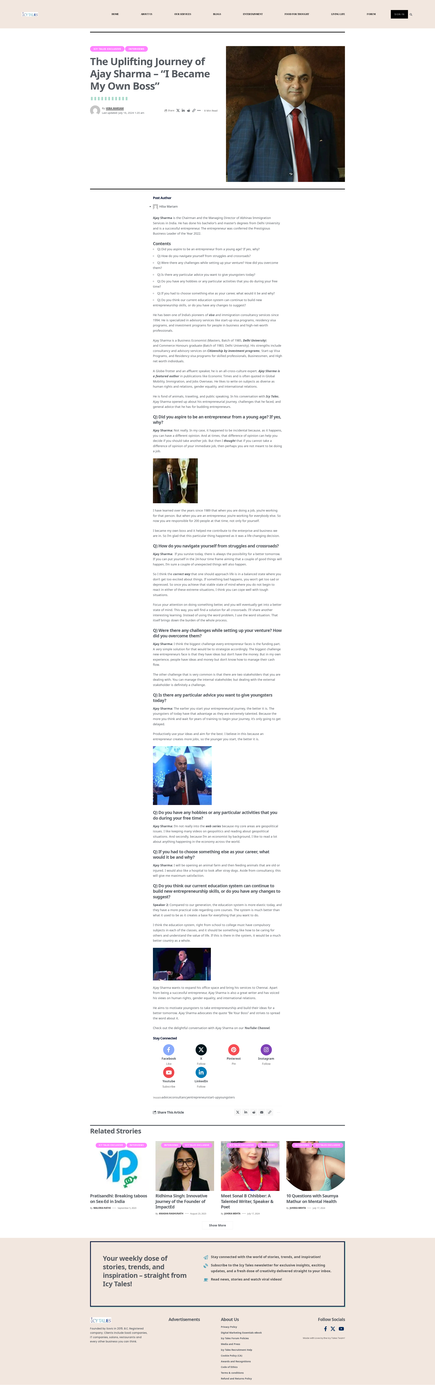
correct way (181, 574)
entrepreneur (197, 1097)
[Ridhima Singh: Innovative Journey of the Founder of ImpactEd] (184, 1166)
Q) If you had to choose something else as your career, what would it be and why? (216, 293)
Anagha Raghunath (171, 1213)
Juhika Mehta (232, 1213)
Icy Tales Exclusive (107, 48)
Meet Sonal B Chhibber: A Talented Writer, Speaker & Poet (247, 1201)
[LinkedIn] (201, 1078)
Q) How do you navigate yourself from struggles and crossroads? (204, 256)
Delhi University (254, 340)
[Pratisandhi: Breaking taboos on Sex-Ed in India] (119, 1166)
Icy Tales (272, 396)
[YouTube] (341, 1329)
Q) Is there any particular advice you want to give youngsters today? (206, 275)
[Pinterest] (234, 1055)
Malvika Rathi (102, 1207)
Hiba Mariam (115, 108)
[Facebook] (169, 1055)
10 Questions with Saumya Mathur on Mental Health (312, 1198)
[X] (201, 1055)
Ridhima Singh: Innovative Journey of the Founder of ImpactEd (181, 1201)
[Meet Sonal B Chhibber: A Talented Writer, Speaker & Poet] (250, 1166)
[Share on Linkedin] (183, 110)
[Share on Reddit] (188, 110)
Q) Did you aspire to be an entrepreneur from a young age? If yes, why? (208, 249)
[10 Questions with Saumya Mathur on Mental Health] (315, 1166)
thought (230, 441)
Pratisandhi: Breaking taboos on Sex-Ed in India (118, 1198)
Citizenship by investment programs (233, 351)
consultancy (179, 1097)
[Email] (261, 1112)
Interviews (136, 48)
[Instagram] (266, 1055)
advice (166, 1097)
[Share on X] (178, 110)
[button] (193, 110)
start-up (213, 1097)
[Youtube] (169, 1078)
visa (212, 315)
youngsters (227, 1097)
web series (213, 826)
